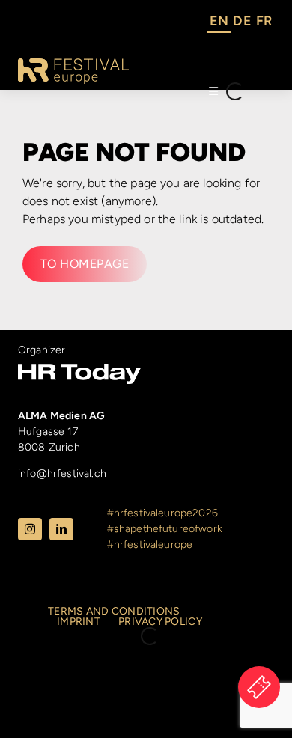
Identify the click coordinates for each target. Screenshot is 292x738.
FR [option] (264, 21)
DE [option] (242, 21)
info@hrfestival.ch (62, 473)
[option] (242, 23)
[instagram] (30, 529)
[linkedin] (61, 529)
